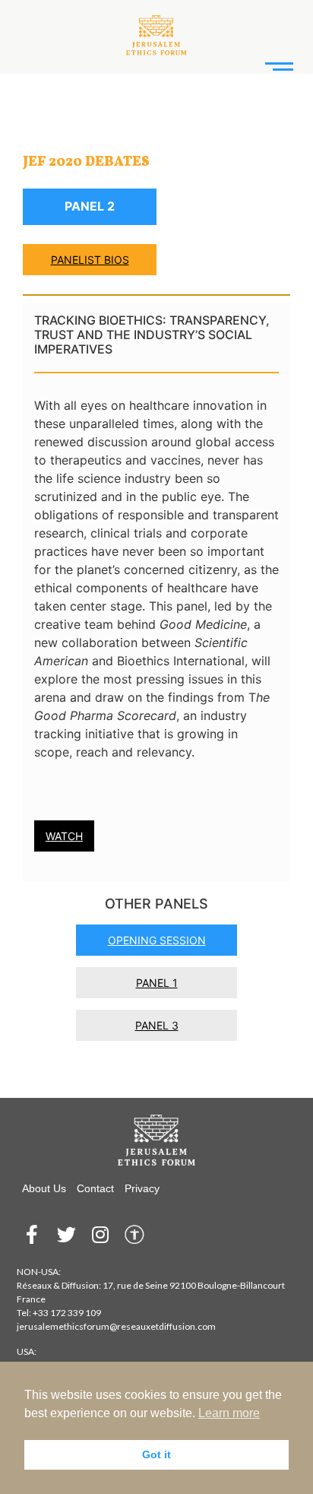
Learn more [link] (229, 1413)
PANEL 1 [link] (157, 982)
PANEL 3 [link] (157, 1025)
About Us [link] (44, 1188)
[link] (156, 32)
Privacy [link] (142, 1188)
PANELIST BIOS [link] (90, 259)
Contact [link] (95, 1188)
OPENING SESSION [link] (157, 940)
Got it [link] (156, 1454)
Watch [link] (64, 835)
